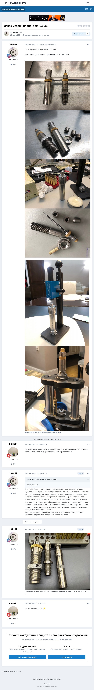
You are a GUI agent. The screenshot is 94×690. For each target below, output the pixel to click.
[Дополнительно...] (88, 44)
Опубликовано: (36, 44)
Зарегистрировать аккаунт (27, 657)
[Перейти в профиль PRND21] (13, 452)
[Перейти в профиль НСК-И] (6, 33)
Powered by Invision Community (47, 686)
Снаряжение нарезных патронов (36, 35)
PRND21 (13, 444)
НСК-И (19, 32)
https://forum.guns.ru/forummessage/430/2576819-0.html (47, 54)
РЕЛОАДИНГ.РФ (15, 3)
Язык (46, 684)
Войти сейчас (67, 657)
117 (14, 464)
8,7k (14, 64)
